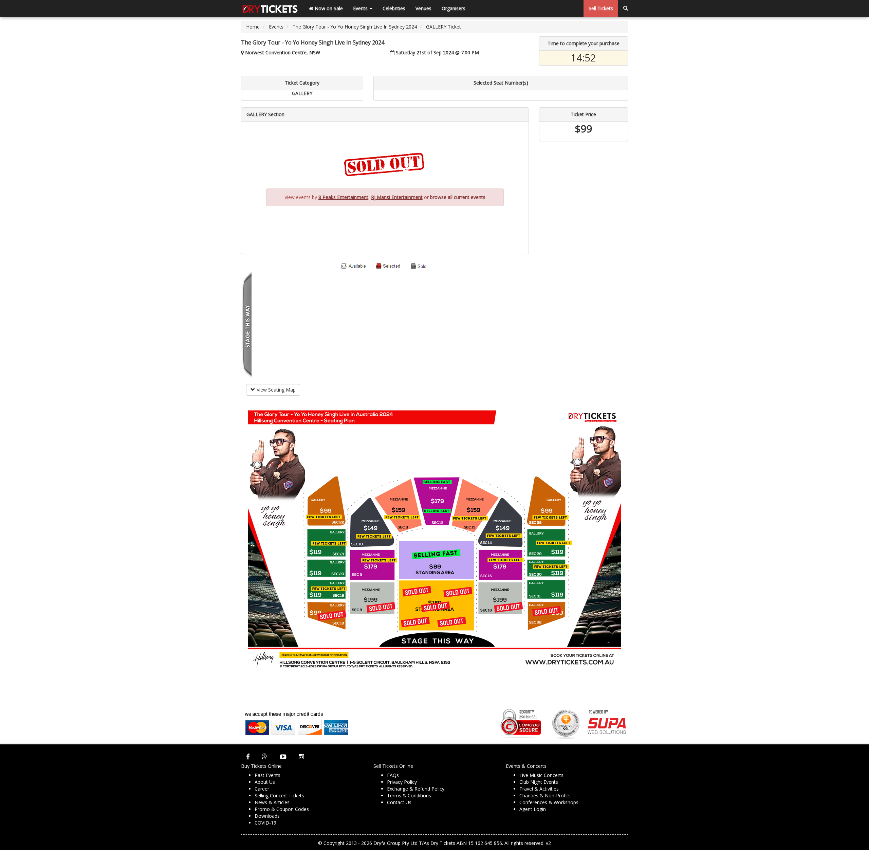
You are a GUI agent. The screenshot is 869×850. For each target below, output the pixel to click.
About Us (265, 782)
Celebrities (394, 8)
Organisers (453, 8)
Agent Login (532, 809)
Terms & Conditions (409, 795)
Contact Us (399, 802)
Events (361, 8)
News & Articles (272, 802)
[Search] (625, 8)
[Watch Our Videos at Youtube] (283, 756)
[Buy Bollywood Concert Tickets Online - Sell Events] (270, 8)
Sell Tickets (601, 8)
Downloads (267, 816)
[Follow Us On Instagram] (301, 756)
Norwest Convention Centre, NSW (282, 52)
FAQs (393, 775)
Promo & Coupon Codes (282, 809)
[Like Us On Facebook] (248, 756)
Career (262, 788)
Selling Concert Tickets (279, 795)
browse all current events (457, 197)
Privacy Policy (402, 782)
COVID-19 (265, 822)
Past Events (267, 775)
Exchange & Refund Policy (415, 788)
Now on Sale (328, 8)
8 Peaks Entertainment (343, 197)
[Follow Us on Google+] (265, 756)
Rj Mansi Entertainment (397, 197)
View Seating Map (275, 389)
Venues (423, 8)
